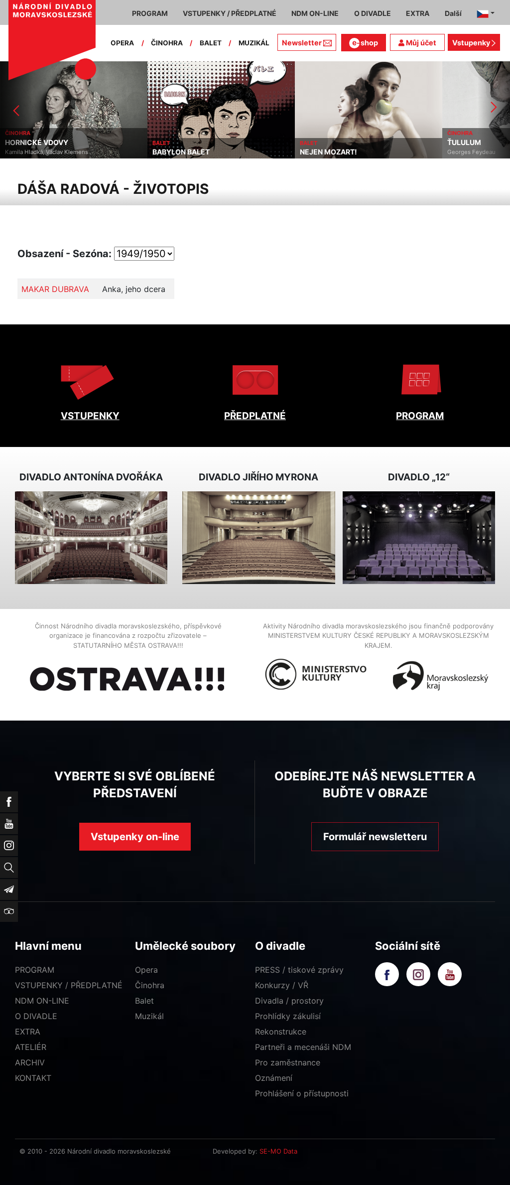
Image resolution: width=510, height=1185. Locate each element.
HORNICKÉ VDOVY (36, 143)
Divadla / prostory (289, 1001)
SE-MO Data (278, 1151)
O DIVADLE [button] (372, 13)
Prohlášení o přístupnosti (302, 1093)
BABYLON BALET (181, 152)
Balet (144, 1001)
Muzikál (149, 1016)
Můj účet (420, 42)
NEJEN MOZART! (328, 152)
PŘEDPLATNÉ (255, 416)
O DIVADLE (36, 1016)
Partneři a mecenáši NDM (303, 1047)
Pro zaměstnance (287, 1062)
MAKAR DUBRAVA (55, 289)
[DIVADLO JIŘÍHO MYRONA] (258, 537)
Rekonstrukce (280, 1032)
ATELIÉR (30, 1047)
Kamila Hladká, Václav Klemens (46, 151)
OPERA (122, 43)
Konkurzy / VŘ (281, 985)
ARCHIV (30, 1062)
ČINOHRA (167, 43)
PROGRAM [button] (150, 13)
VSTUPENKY (90, 416)
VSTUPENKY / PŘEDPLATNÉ (69, 985)
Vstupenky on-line (135, 837)
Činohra (149, 985)
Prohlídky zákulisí (288, 1016)
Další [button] (453, 13)
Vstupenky (472, 42)
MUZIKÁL (254, 43)
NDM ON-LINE (42, 1001)
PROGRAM (420, 416)
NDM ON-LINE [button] (315, 13)
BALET (211, 43)
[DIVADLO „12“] (419, 537)
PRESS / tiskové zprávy (299, 970)
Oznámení (273, 1078)
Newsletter (302, 42)
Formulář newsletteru (375, 837)
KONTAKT (33, 1078)
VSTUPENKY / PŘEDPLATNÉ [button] (229, 13)
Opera (146, 970)
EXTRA (27, 1032)
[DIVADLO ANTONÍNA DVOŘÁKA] (91, 537)
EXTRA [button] (417, 13)
